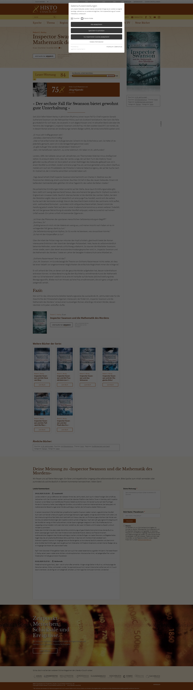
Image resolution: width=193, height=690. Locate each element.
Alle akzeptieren (96, 24)
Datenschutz (118, 47)
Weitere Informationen (96, 42)
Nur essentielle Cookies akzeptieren (96, 37)
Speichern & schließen (96, 30)
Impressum (109, 47)
